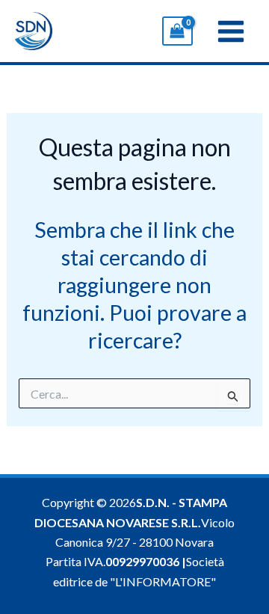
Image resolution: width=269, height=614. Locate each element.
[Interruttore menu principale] (231, 30)
